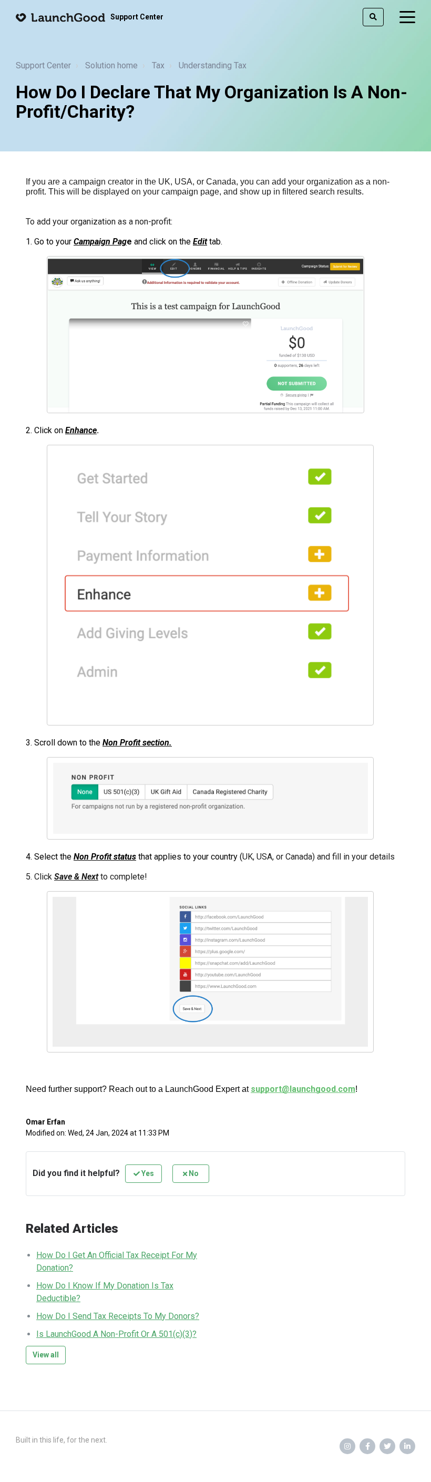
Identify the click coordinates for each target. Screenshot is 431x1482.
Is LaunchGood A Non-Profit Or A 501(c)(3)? (116, 1334)
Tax (158, 65)
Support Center (43, 65)
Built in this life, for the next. (61, 1440)
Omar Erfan (45, 1122)
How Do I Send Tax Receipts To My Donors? (117, 1316)
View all (46, 1355)
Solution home (111, 65)
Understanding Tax (213, 65)
